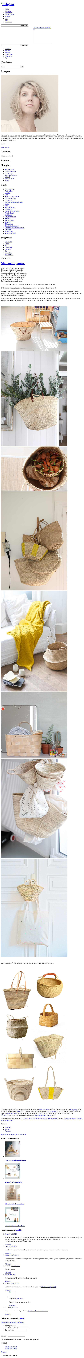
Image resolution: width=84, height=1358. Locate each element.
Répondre (8, 1244)
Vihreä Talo (8, 231)
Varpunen (8, 229)
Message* (4, 1336)
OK (22, 67)
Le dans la (25, 1118)
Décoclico (4, 1115)
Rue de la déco (51, 1111)
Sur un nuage (9, 220)
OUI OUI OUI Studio (12, 211)
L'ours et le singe (10, 198)
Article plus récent (11, 1346)
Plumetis (7, 249)
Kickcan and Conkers (12, 196)
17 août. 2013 (14, 1255)
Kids (6, 18)
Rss (6, 58)
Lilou (6, 1246)
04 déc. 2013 (12, 1274)
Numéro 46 (8, 209)
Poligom (3, 1352)
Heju (6, 195)
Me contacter (5, 147)
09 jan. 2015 (13, 1307)
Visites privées (9, 14)
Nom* (7, 1326)
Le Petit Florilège (10, 171)
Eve (6, 1274)
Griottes (7, 193)
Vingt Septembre (10, 233)
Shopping (8, 11)
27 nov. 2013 (15, 1266)
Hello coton (8, 54)
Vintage (7, 16)
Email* (7, 1328)
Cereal (7, 244)
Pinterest (7, 52)
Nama (40, 1113)
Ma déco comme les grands (14, 202)
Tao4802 (8, 222)
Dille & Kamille (44, 1109)
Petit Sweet (8, 215)
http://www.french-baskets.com (38, 1311)
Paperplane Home (69, 1118)
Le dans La (8, 200)
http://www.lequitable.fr (48, 1287)
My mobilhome (10, 207)
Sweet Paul (8, 253)
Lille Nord (8, 247)
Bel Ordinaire (9, 169)
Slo (6, 251)
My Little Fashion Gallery (43, 1115)
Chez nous (8, 22)
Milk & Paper (9, 179)
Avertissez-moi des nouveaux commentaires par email (21, 1339)
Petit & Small (9, 213)
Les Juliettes (9, 173)
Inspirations (8, 13)
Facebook (8, 49)
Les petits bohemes (11, 175)
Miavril (7, 177)
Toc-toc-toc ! (9, 255)
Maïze (7, 204)
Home (7, 9)
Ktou (6, 1234)
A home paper (52, 1118)
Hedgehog (73, 1109)
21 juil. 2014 (19, 1298)
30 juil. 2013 (13, 1246)
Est (6, 245)
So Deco (8, 218)
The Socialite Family (11, 226)
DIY (6, 20)
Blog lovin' (8, 56)
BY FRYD (8, 242)
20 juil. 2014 (14, 1283)
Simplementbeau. (10, 217)
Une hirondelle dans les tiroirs (14, 228)
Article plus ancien (11, 1348)
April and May (9, 189)
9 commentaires (21, 1134)
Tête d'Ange (9, 224)
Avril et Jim (8, 191)
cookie (19, 1230)
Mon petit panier (13, 263)
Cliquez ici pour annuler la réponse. (12, 1322)
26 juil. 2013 (13, 1234)
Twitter (7, 50)
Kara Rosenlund (34, 1118)
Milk (6, 206)
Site (6, 1330)
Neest (7, 180)
